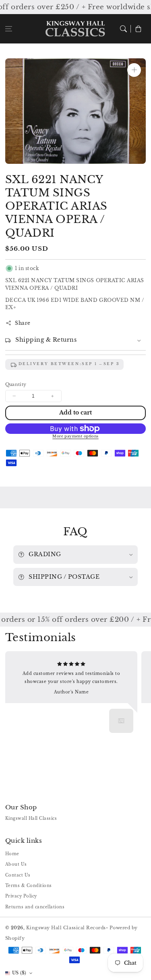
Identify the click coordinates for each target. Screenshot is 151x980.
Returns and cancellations (35, 907)
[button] (8, 28)
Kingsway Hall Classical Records (66, 927)
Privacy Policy (21, 896)
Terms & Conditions (28, 885)
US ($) (19, 973)
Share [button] (23, 323)
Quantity (16, 384)
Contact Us (18, 875)
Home (12, 853)
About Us (16, 864)
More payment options (75, 436)
